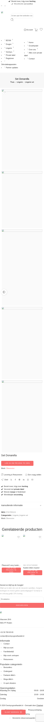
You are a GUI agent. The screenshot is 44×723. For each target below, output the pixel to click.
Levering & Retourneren (13, 475)
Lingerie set (29, 82)
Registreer (10, 58)
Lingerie (9, 48)
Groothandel (33, 46)
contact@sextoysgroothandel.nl (12, 636)
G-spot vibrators (10, 683)
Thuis (12, 82)
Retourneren (8, 659)
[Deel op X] (11, 480)
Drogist (8, 44)
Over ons (32, 50)
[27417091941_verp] (22, 199)
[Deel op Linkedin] (24, 480)
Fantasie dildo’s (9, 675)
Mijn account (8, 648)
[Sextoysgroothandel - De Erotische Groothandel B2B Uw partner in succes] (9, 12)
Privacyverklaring (35, 710)
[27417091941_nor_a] (22, 129)
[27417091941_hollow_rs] (22, 416)
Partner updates (12, 68)
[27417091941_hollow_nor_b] (22, 343)
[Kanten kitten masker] (32, 548)
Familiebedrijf (9, 652)
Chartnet (39, 705)
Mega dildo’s (8, 679)
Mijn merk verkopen (11, 655)
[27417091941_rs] (22, 267)
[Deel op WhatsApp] (28, 480)
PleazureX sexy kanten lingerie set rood (11, 565)
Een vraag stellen (34, 475)
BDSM (8, 40)
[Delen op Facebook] (15, 480)
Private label (10, 55)
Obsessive (10, 468)
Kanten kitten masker (31, 568)
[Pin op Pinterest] (19, 480)
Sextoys (9, 52)
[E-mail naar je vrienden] (32, 480)
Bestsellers (8, 667)
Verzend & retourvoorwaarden (23, 718)
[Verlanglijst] (41, 30)
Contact (32, 59)
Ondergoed (8, 671)
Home (31, 42)
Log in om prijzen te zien (17, 463)
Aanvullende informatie (12, 505)
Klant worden (12, 712)
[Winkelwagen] (36, 29)
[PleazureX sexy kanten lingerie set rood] (11, 548)
